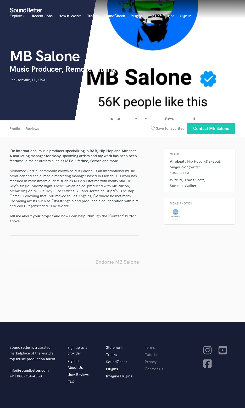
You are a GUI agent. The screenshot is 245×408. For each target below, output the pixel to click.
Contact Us (154, 369)
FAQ (71, 382)
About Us (75, 367)
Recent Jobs (42, 16)
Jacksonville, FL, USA (27, 80)
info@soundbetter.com (29, 370)
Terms (150, 347)
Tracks (92, 16)
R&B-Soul (211, 161)
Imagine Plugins (161, 16)
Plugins (137, 16)
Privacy (151, 362)
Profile (15, 129)
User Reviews (78, 375)
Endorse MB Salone (117, 262)
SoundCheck (114, 16)
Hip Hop (194, 161)
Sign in (185, 16)
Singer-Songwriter (185, 167)
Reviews (32, 129)
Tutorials (152, 355)
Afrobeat (177, 161)
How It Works (69, 16)
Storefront (114, 347)
